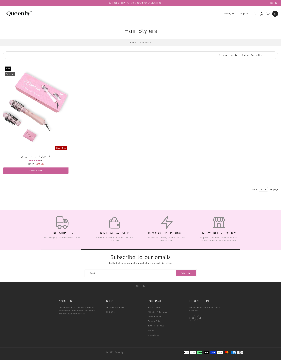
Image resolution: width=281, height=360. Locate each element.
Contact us (153, 335)
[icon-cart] (268, 14)
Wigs (242, 13)
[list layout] (232, 55)
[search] (255, 14)
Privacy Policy (155, 321)
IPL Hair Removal (115, 307)
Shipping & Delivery (157, 312)
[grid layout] (236, 55)
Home (133, 42)
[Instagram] (271, 3)
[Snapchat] (276, 3)
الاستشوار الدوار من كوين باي (35, 156)
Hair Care (111, 312)
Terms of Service (156, 326)
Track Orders (154, 307)
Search (151, 330)
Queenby (118, 352)
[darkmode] (275, 14)
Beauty (227, 13)
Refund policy (154, 316)
